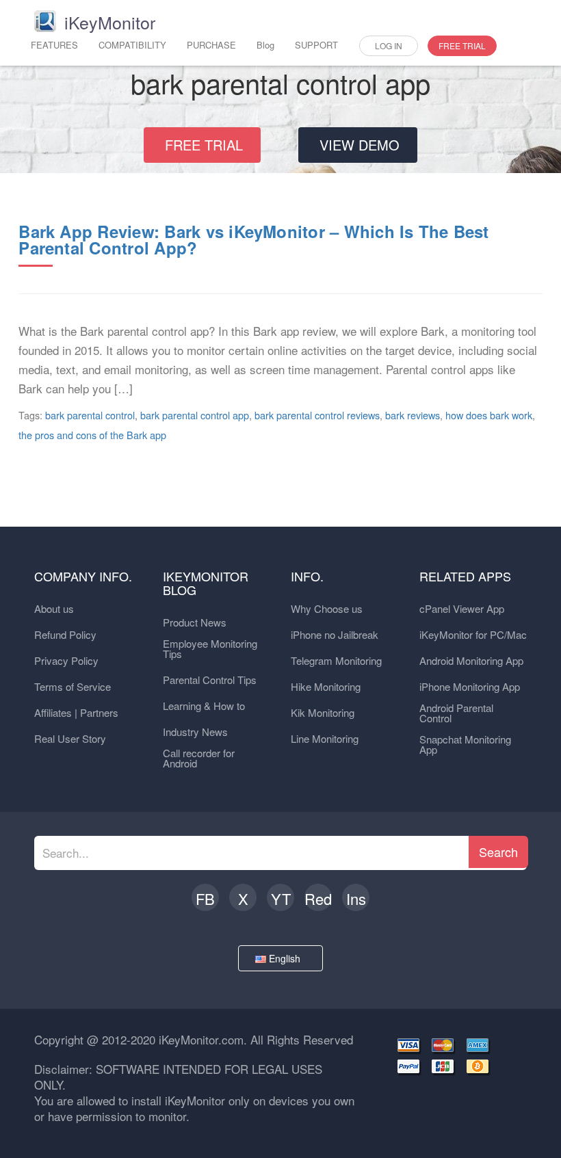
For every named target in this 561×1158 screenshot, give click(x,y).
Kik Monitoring (322, 712)
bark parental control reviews (317, 415)
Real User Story (70, 738)
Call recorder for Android (199, 758)
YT (281, 898)
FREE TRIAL (462, 45)
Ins (356, 898)
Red (318, 898)
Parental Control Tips (210, 679)
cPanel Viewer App (461, 608)
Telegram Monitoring (336, 660)
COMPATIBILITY (132, 44)
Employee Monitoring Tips (210, 648)
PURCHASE (211, 44)
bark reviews (412, 415)
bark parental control (90, 415)
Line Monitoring (324, 738)
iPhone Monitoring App (469, 686)
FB (205, 898)
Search (498, 851)
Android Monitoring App (471, 660)
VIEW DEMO (359, 145)
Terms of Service (72, 686)
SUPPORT (316, 44)
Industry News (195, 731)
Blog (265, 44)
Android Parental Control (456, 712)
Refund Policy (65, 634)
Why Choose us (327, 608)
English (286, 958)
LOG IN (388, 45)
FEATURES (54, 44)
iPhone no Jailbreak (334, 634)
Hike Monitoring (326, 686)
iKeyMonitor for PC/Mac (473, 634)
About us (54, 608)
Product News (194, 622)
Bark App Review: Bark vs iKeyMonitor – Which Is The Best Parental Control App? (253, 239)
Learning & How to (204, 705)
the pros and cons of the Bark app (92, 434)
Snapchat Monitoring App (465, 744)
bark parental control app (194, 415)
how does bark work (488, 415)
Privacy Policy (66, 660)
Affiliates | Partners (76, 712)
